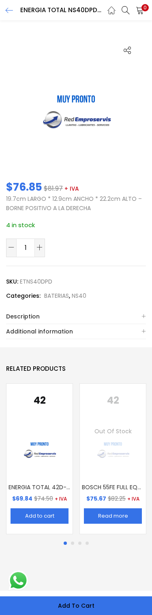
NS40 (79, 296)
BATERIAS (56, 296)
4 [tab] (87, 543)
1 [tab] (65, 543)
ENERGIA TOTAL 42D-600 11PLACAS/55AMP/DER (40, 487)
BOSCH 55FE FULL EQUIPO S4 (113, 487)
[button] (140, 10)
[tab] (76, 316)
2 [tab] (72, 543)
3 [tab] (79, 543)
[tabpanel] (39, 459)
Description (23, 316)
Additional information (39, 331)
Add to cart (76, 606)
